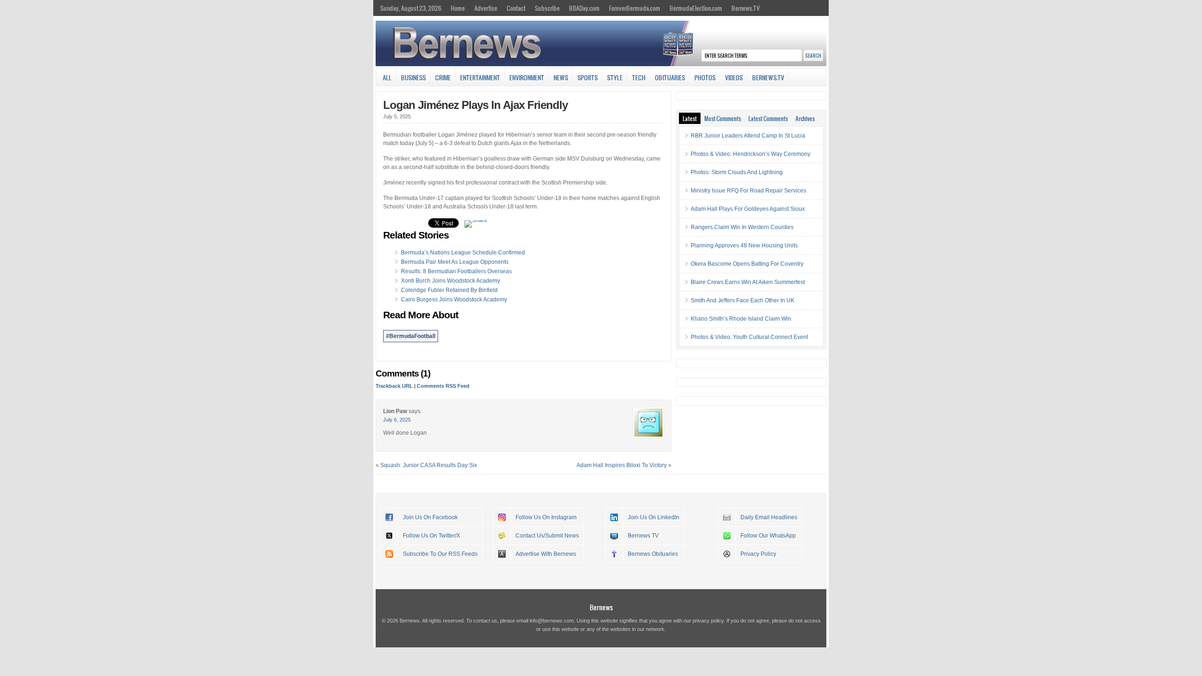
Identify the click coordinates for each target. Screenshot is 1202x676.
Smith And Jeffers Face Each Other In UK (742, 300)
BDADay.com (584, 8)
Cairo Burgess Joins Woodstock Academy (454, 299)
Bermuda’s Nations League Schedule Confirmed (463, 252)
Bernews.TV (746, 8)
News (561, 77)
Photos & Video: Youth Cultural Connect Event (749, 337)
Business (413, 77)
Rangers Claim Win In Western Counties (742, 227)
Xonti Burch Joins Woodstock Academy (450, 280)
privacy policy (708, 620)
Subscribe (547, 8)
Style (615, 77)
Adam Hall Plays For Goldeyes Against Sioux (748, 209)
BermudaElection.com (696, 8)
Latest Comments (768, 118)
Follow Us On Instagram (546, 517)
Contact (516, 8)
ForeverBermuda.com (634, 8)
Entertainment (480, 77)
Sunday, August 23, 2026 (410, 8)
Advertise (485, 8)
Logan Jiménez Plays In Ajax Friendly (475, 105)
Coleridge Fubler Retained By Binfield (449, 290)
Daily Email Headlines (768, 517)
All (387, 77)
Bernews (601, 607)
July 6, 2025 (397, 419)
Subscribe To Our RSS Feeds (440, 554)
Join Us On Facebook (430, 517)
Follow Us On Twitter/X (431, 535)
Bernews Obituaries (653, 554)
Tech (639, 77)
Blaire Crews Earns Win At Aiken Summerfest (748, 282)
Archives (805, 118)
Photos (705, 77)
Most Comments (722, 118)
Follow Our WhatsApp (768, 535)
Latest (690, 118)
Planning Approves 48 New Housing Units (744, 245)
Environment (526, 77)
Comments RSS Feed (443, 386)
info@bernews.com (552, 620)
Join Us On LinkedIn (653, 517)
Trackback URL (394, 386)
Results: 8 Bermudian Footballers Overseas (456, 271)
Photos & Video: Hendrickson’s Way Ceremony (750, 154)
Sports (588, 77)
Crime (443, 77)
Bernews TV (643, 535)
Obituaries (670, 77)
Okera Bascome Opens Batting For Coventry (747, 264)
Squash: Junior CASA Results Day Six (428, 465)
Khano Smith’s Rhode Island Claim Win (741, 318)
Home (458, 8)
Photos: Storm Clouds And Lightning (737, 172)
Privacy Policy (758, 554)
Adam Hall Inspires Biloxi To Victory (622, 465)
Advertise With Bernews (546, 554)
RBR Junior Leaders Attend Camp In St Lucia (748, 135)
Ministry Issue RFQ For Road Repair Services (748, 190)
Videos (734, 77)
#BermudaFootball (410, 336)
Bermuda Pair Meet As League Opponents (455, 262)
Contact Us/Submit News (547, 535)
